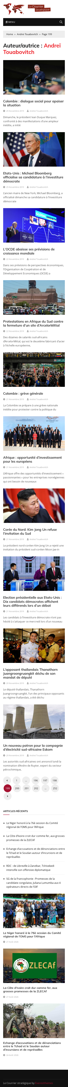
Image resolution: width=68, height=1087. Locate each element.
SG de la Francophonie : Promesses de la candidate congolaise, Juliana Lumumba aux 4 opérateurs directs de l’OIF (33, 882)
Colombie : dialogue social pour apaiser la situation (33, 103)
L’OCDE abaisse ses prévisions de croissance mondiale (29, 251)
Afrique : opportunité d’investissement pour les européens (32, 459)
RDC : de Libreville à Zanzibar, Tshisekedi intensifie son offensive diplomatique (30, 868)
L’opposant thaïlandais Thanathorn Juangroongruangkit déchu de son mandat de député (30, 673)
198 (55, 780)
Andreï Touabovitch (39, 110)
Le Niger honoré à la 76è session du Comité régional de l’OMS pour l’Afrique (32, 825)
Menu (11, 21)
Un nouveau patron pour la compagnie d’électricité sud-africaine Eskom (33, 747)
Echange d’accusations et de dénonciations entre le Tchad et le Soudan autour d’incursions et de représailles (35, 853)
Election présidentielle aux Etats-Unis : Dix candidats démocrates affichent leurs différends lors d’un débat (32, 601)
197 (45, 780)
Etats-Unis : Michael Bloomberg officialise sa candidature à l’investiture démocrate (33, 177)
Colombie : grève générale (23, 393)
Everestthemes (44, 1083)
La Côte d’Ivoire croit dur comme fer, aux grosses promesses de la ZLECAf (35, 838)
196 (36, 780)
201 (27, 788)
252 (55, 788)
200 (17, 788)
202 (36, 788)
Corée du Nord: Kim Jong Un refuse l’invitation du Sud (30, 531)
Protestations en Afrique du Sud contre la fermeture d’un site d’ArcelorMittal (33, 323)
